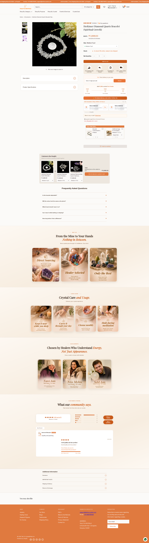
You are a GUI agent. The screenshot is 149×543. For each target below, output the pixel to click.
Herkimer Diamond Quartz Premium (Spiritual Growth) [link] (62, 175)
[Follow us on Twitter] (34, 539)
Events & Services (65, 11)
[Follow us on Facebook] (31, 539)
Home (21, 17)
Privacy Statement (63, 520)
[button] (125, 7)
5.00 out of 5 (57, 417)
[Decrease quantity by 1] (94, 56)
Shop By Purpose (40, 11)
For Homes (23, 520)
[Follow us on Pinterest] (40, 539)
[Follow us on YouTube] (43, 539)
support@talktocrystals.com (44, 1)
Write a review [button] (108, 417)
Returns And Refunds (64, 515)
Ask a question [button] (108, 422)
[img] (65, 440)
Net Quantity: (88, 56)
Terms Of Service (63, 517)
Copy (105, 107)
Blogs (41, 515)
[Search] (98, 7)
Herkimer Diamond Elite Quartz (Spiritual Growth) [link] (76, 175)
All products (27, 17)
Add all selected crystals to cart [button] (96, 174)
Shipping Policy (43, 520)
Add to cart (105, 61)
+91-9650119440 (32, 1)
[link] (47, 167)
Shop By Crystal (52, 11)
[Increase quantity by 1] (104, 56)
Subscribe (113, 526)
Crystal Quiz (76, 11)
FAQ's (59, 512)
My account (112, 8)
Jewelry (22, 512)
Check (119, 80)
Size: (89, 43)
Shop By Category (25, 11)
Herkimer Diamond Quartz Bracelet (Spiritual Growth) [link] (46, 175)
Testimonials (43, 517)
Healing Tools (24, 515)
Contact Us (61, 522)
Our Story (42, 512)
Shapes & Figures (25, 517)
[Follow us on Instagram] (37, 539)
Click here (98, 115)
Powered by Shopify (22, 538)
